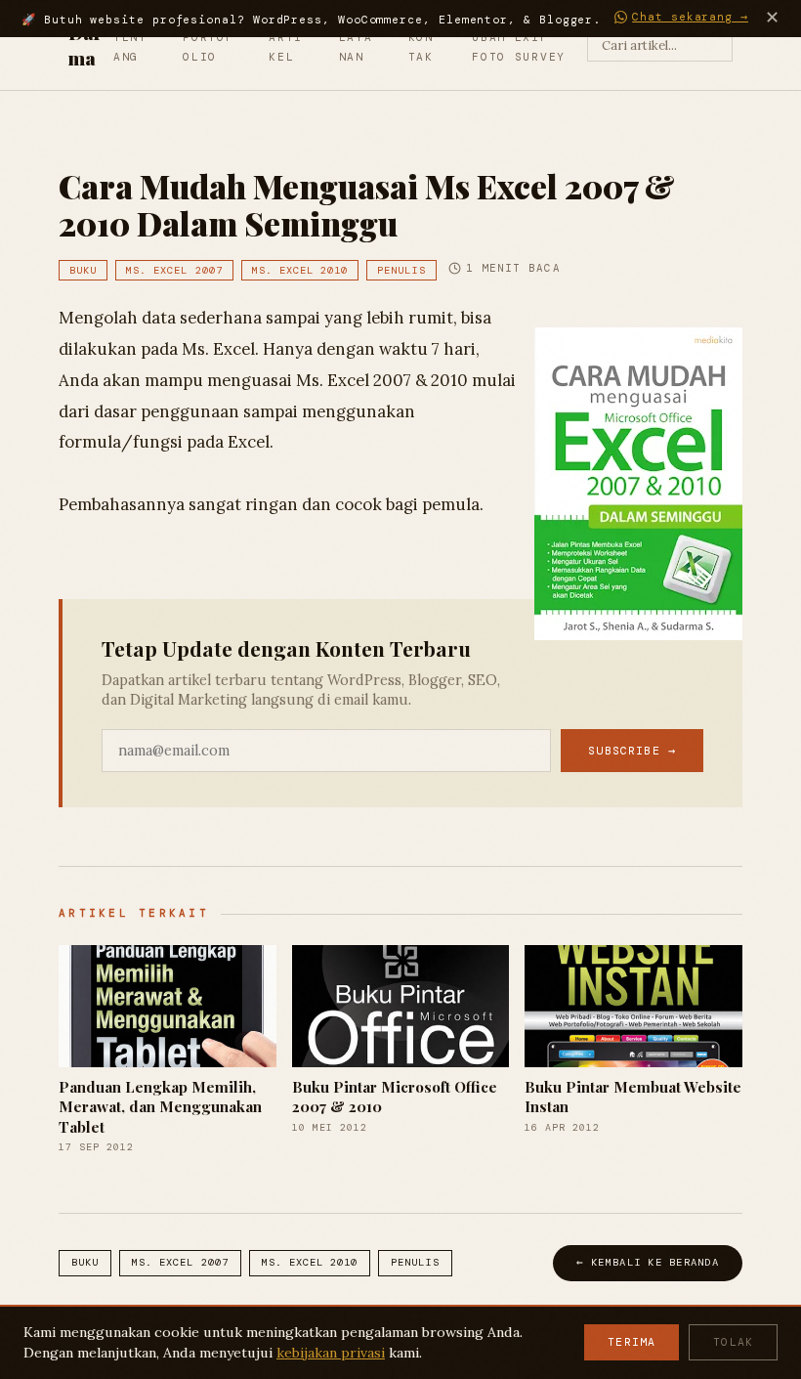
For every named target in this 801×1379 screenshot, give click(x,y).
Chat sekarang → (690, 17)
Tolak (733, 1342)
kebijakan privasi (330, 1352)
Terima (631, 1342)
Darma (85, 45)
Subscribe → (632, 751)
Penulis (401, 270)
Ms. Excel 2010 (300, 270)
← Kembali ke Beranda (647, 1262)
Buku (83, 270)
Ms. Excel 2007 (174, 270)
